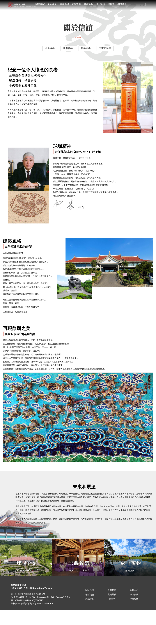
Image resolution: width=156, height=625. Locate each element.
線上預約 (100, 4)
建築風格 (86, 48)
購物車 (111, 4)
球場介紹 (64, 4)
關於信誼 (40, 4)
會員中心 (134, 590)
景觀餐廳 (76, 4)
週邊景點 (88, 4)
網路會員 (122, 4)
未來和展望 (105, 48)
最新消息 (52, 4)
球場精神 (68, 48)
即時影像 (134, 599)
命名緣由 (50, 48)
